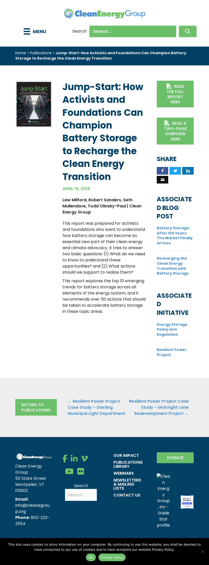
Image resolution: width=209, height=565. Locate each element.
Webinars (123, 473)
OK (90, 557)
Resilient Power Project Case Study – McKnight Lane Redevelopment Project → (159, 407)
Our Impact (126, 455)
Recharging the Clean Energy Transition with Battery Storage (173, 266)
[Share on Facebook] (162, 171)
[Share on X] (175, 171)
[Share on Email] (162, 179)
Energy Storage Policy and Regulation (172, 329)
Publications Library (128, 464)
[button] (188, 31)
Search (79, 31)
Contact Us (126, 495)
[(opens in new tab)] (33, 104)
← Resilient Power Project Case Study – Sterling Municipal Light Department (96, 407)
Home (20, 52)
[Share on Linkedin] (188, 171)
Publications (40, 52)
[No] (202, 551)
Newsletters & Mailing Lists (127, 484)
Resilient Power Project (172, 352)
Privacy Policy (112, 557)
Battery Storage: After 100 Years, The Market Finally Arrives (175, 235)
